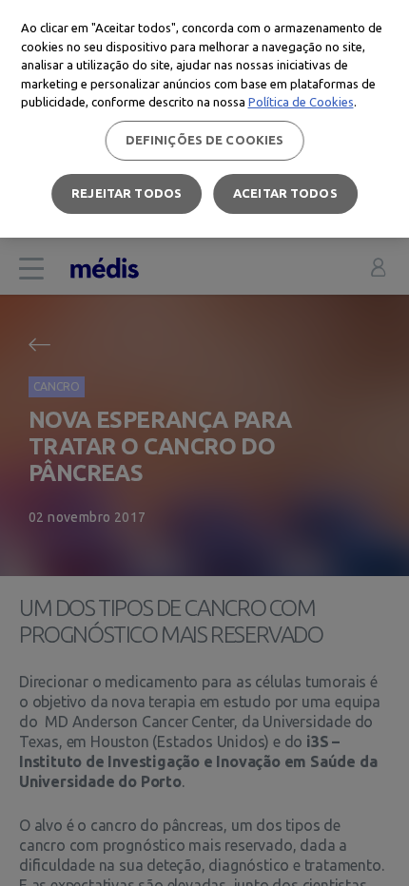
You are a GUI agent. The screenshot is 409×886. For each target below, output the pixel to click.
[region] (204, 119)
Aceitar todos (285, 193)
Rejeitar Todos (126, 193)
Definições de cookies (205, 139)
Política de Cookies (301, 101)
